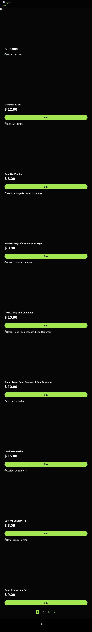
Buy (46, 117)
